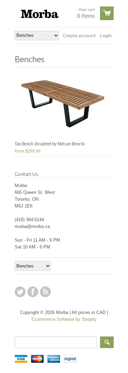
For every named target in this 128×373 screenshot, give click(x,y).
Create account (79, 35)
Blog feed (45, 291)
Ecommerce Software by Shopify (64, 319)
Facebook (32, 291)
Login (106, 35)
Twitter (20, 291)
